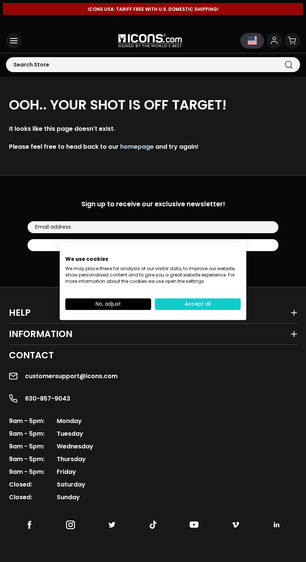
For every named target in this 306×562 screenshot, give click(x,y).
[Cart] (292, 41)
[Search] (289, 65)
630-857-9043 (47, 398)
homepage (137, 146)
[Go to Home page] (150, 40)
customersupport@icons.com (71, 376)
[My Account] (274, 41)
